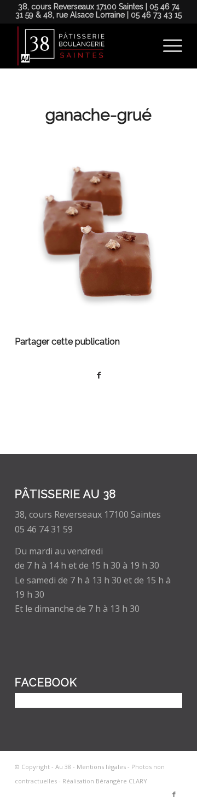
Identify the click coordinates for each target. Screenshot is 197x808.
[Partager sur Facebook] (98, 375)
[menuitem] (167, 46)
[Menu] (167, 46)
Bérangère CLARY (121, 781)
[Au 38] (82, 46)
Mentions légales (101, 767)
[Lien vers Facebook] (174, 794)
